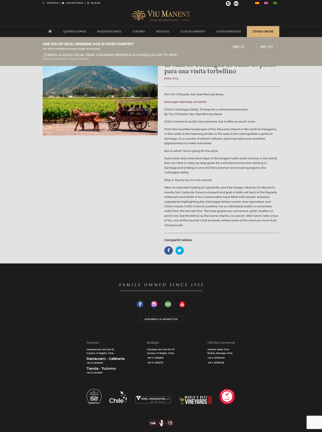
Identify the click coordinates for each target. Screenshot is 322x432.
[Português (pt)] (275, 3)
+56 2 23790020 (216, 357)
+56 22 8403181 (95, 372)
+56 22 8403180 (95, 362)
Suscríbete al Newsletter (161, 319)
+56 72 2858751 (155, 362)
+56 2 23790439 (215, 362)
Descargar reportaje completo (185, 102)
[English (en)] (266, 3)
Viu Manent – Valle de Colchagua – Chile (161, 15)
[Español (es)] (257, 3)
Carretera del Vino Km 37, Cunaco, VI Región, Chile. (101, 351)
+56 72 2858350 (155, 357)
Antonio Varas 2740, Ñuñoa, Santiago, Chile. (220, 351)
